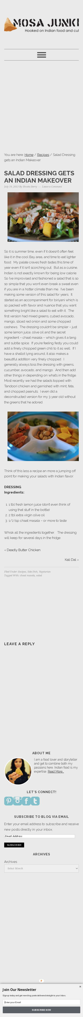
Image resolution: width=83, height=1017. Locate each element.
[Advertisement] (41, 106)
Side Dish (32, 571)
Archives (10, 862)
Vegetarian (45, 571)
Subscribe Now (41, 1009)
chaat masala (27, 575)
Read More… (56, 771)
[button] (41, 989)
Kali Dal (70, 560)
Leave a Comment (52, 186)
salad (39, 575)
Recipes (43, 155)
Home (29, 155)
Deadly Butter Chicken (24, 550)
